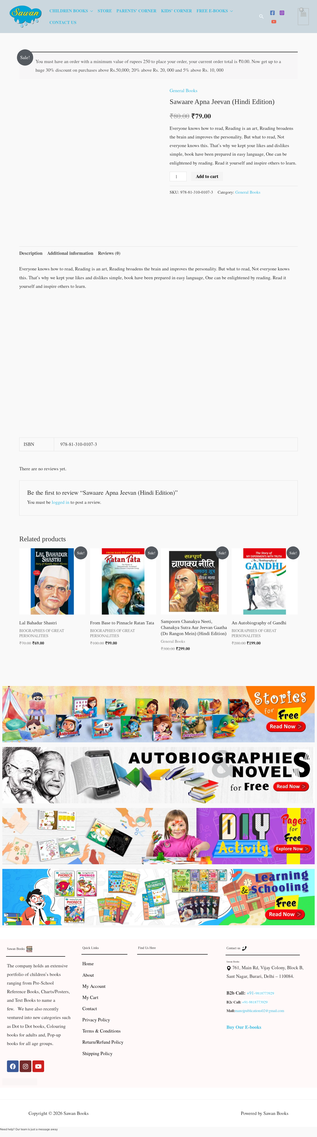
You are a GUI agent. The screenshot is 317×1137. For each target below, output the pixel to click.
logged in (60, 502)
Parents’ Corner (136, 11)
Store (105, 11)
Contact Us (62, 22)
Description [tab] (30, 253)
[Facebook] (272, 13)
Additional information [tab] (70, 253)
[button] (262, 16)
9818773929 (265, 993)
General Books (183, 90)
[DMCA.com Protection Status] (19, 1081)
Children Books (68, 11)
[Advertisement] (158, 330)
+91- (251, 993)
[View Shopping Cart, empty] (303, 16)
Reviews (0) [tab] (109, 253)
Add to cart (207, 176)
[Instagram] (282, 13)
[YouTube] (274, 21)
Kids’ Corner (176, 11)
